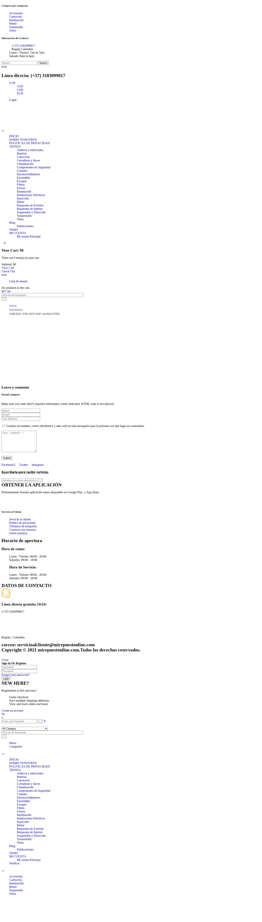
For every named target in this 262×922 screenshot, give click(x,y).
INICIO (14, 759)
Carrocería (23, 780)
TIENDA (15, 770)
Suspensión (16, 890)
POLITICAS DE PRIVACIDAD (29, 766)
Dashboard (15, 310)
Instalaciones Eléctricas (31, 818)
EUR (20, 93)
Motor (20, 825)
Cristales (22, 794)
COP (12, 83)
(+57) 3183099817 (23, 45)
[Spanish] (13, 70)
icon (4, 66)
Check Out (8, 271)
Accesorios (16, 876)
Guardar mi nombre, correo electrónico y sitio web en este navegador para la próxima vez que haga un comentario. (75, 426)
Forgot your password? (16, 674)
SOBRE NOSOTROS (23, 763)
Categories (15, 746)
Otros (12, 893)
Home (12, 306)
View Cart (8, 267)
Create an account (12, 710)
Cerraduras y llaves (28, 783)
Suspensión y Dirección (31, 835)
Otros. (20, 842)
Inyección (23, 821)
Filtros (21, 808)
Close (5, 659)
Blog (12, 846)
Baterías (22, 776)
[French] (8, 70)
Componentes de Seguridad (33, 790)
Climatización (25, 787)
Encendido (23, 801)
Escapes (22, 804)
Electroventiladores (28, 797)
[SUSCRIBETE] (40, 480)
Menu (12, 743)
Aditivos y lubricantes (30, 773)
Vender (13, 853)
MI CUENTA (17, 856)
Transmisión (24, 839)
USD (20, 89)
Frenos (21, 811)
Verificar (14, 863)
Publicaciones (25, 849)
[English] (4, 70)
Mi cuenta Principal (28, 859)
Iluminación (24, 815)
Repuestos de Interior (30, 832)
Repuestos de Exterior (30, 828)
